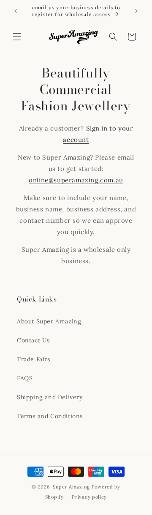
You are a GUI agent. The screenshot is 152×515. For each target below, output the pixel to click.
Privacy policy (89, 497)
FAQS (25, 378)
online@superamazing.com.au (76, 180)
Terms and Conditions (50, 416)
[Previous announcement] (15, 11)
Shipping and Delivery (50, 397)
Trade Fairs (33, 359)
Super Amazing (71, 487)
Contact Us (33, 340)
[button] (17, 36)
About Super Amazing (49, 321)
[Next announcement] (136, 11)
